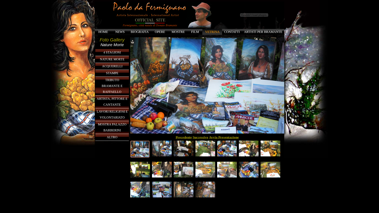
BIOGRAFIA (140, 32)
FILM (195, 32)
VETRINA (212, 32)
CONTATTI (232, 32)
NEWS (120, 32)
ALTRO (112, 137)
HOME (103, 32)
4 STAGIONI (112, 52)
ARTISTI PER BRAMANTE (263, 32)
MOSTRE (178, 32)
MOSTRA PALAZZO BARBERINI (112, 127)
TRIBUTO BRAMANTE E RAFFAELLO (112, 85)
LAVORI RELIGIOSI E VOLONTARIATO (112, 114)
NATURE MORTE (112, 59)
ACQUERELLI (112, 66)
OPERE (160, 32)
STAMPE (112, 73)
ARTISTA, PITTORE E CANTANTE (112, 101)
